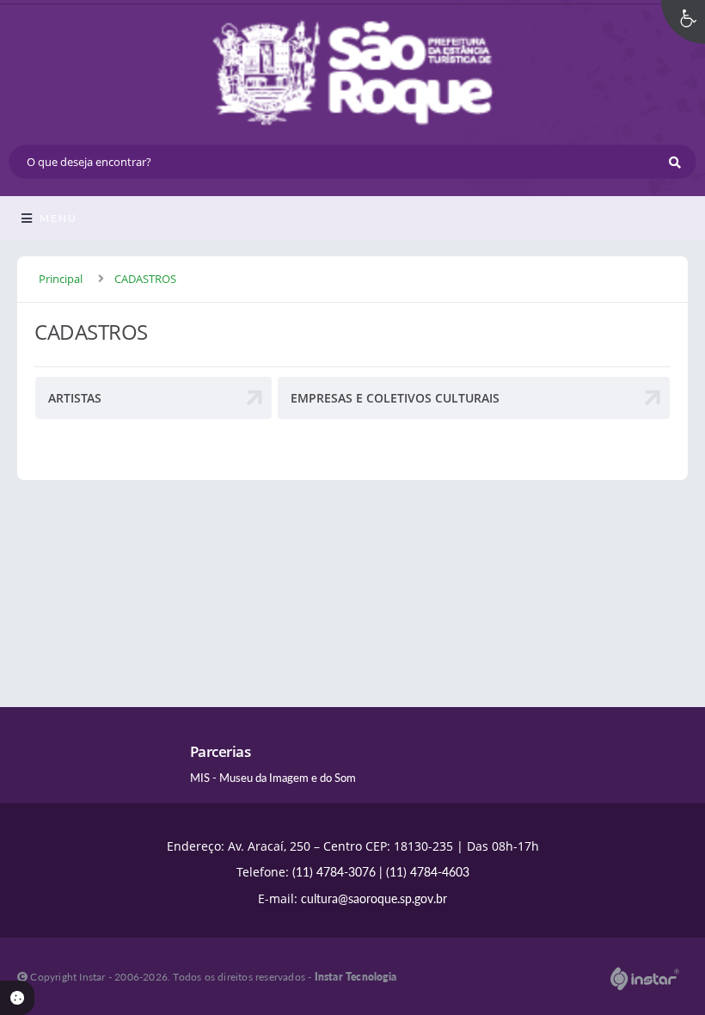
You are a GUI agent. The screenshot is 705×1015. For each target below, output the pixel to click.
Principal (61, 278)
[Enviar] (674, 162)
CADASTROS (145, 278)
